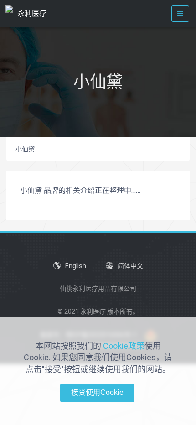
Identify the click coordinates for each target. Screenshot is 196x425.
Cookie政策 (123, 346)
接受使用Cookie (97, 392)
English (75, 266)
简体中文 (130, 266)
